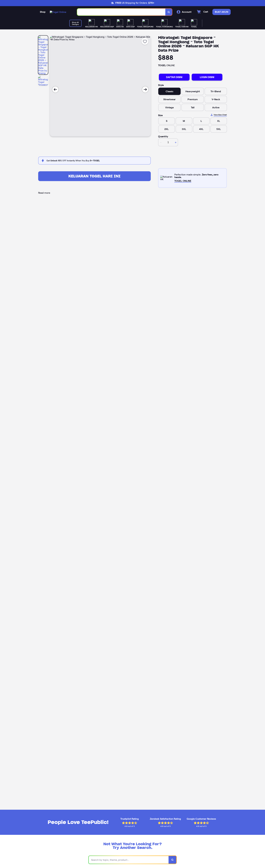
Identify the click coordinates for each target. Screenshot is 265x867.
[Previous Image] (55, 89)
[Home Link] (58, 12)
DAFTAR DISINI (174, 77)
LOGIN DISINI (207, 77)
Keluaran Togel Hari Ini (94, 176)
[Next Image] (145, 89)
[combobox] (121, 12)
